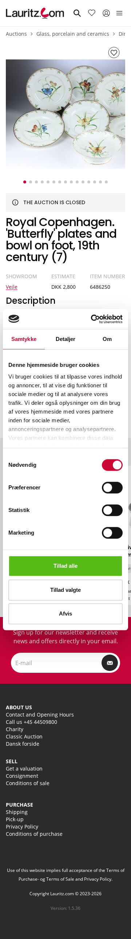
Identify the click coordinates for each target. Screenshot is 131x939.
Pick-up (15, 819)
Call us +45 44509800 (31, 721)
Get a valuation (24, 768)
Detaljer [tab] (66, 339)
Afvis (65, 613)
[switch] (112, 487)
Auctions (16, 33)
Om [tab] (107, 339)
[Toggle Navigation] (119, 13)
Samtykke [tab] (23, 339)
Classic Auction (24, 736)
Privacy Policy (22, 826)
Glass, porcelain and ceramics (72, 33)
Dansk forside (22, 743)
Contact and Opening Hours (40, 714)
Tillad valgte (65, 590)
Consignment (22, 775)
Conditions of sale (27, 783)
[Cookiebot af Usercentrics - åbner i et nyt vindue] (92, 319)
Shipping (17, 811)
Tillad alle (65, 566)
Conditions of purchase (34, 833)
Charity (14, 729)
